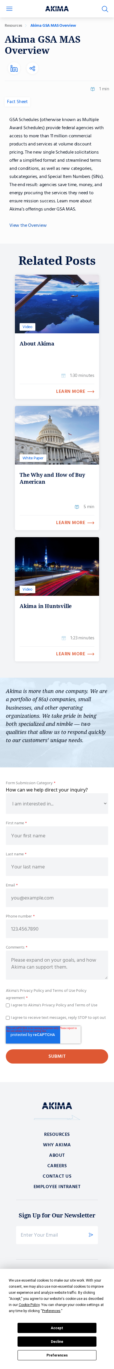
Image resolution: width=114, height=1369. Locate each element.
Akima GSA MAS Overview (53, 25)
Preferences (57, 1355)
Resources (13, 25)
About (57, 1155)
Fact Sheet (17, 102)
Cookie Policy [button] (29, 1305)
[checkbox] (57, 1004)
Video (27, 327)
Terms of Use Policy (70, 990)
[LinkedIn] (14, 68)
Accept (57, 1328)
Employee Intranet (57, 1187)
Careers (57, 1166)
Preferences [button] (51, 1311)
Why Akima (57, 1145)
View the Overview (28, 225)
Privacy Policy (31, 990)
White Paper (33, 458)
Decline (57, 1342)
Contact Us (57, 1176)
